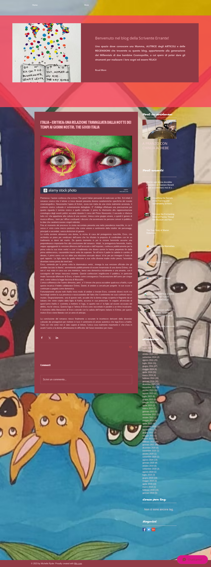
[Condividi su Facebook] (41, 337)
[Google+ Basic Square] (153, 529)
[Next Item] (171, 129)
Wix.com (78, 563)
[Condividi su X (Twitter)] (49, 337)
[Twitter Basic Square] (149, 529)
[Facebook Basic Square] (144, 529)
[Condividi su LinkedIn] (56, 337)
